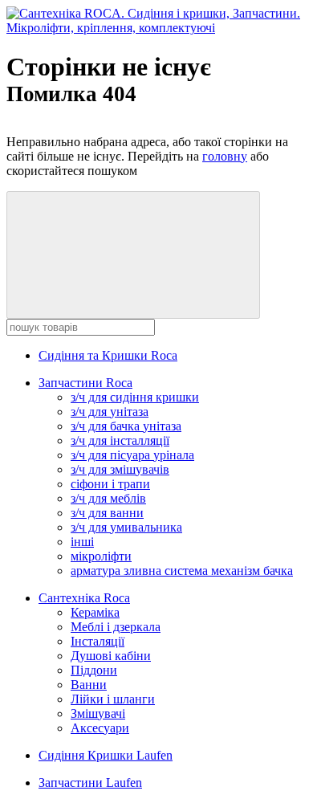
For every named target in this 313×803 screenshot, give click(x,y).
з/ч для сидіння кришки (135, 397)
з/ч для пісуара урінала (132, 455)
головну (224, 156)
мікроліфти (101, 556)
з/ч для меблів (108, 498)
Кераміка (95, 612)
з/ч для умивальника (126, 527)
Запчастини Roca (85, 382)
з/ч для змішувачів (120, 469)
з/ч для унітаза (109, 411)
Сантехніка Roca (84, 598)
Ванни (89, 684)
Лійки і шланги (113, 699)
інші (82, 541)
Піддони (94, 670)
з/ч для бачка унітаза (126, 426)
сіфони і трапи (110, 484)
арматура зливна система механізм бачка (182, 570)
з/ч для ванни (107, 513)
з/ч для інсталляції (120, 440)
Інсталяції (97, 641)
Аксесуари (100, 728)
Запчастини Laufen (90, 782)
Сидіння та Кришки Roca (108, 355)
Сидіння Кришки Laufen (106, 755)
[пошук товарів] (133, 255)
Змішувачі (98, 713)
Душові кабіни (111, 655)
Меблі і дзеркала (116, 627)
